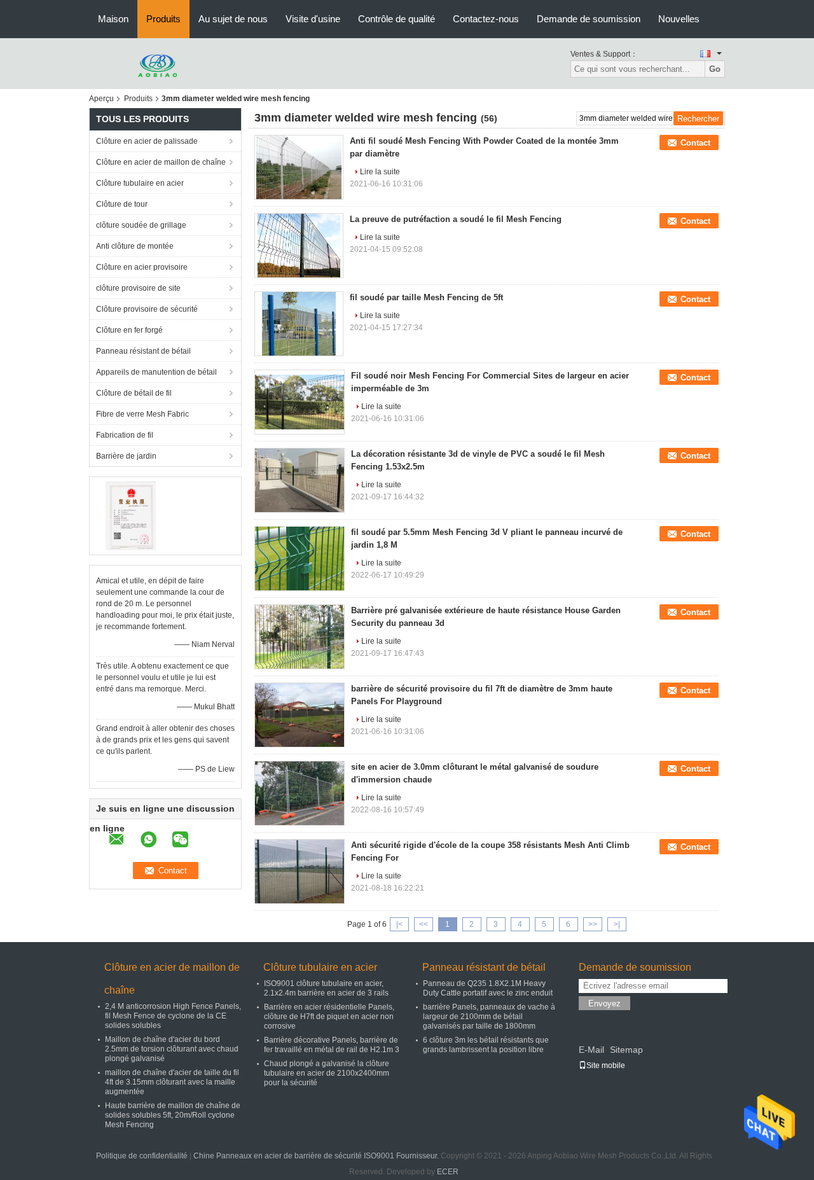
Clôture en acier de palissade (147, 141)
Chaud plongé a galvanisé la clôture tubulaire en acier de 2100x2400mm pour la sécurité (326, 1073)
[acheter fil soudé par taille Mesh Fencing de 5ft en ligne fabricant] (298, 323)
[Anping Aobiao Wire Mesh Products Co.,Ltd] (159, 63)
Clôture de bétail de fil (134, 393)
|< (399, 924)
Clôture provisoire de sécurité (147, 309)
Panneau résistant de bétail (143, 351)
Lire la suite (380, 171)
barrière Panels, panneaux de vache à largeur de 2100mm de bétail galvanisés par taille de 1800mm (489, 1017)
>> (592, 924)
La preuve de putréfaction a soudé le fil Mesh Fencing (456, 219)
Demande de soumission (588, 18)
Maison (113, 18)
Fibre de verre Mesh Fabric (142, 414)
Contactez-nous (486, 18)
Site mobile (605, 1065)
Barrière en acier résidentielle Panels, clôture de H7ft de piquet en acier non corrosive (329, 1017)
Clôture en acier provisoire (142, 267)
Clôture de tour (122, 204)
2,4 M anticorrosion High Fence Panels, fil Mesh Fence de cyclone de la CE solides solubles (173, 1016)
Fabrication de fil (124, 435)
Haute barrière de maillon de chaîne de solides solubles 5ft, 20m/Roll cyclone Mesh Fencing (172, 1115)
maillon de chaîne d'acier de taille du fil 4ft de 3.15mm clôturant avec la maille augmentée (172, 1082)
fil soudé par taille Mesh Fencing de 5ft (426, 297)
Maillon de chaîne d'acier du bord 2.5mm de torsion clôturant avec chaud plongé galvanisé (171, 1049)
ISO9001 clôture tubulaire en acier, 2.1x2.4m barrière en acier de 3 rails (326, 988)
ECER (448, 1171)
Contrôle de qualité (396, 18)
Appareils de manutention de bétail (156, 372)
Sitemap (626, 1050)
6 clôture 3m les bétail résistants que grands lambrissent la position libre (486, 1045)
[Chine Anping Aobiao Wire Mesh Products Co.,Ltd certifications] (130, 515)
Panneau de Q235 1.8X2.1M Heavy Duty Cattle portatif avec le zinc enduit (488, 988)
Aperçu (101, 98)
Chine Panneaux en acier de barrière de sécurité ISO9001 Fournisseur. (317, 1155)
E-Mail (591, 1050)
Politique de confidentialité (142, 1155)
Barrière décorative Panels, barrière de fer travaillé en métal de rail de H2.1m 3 (331, 1045)
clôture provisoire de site (138, 288)
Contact (695, 143)
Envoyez (604, 1003)
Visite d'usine (313, 18)
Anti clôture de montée (135, 246)
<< (423, 924)
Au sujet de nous (233, 18)
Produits (163, 18)
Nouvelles (679, 18)
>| (617, 924)
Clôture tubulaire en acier (140, 183)
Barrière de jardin (126, 456)
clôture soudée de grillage (141, 225)
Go (715, 69)
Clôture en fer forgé (129, 330)
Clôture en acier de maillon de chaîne (161, 162)
